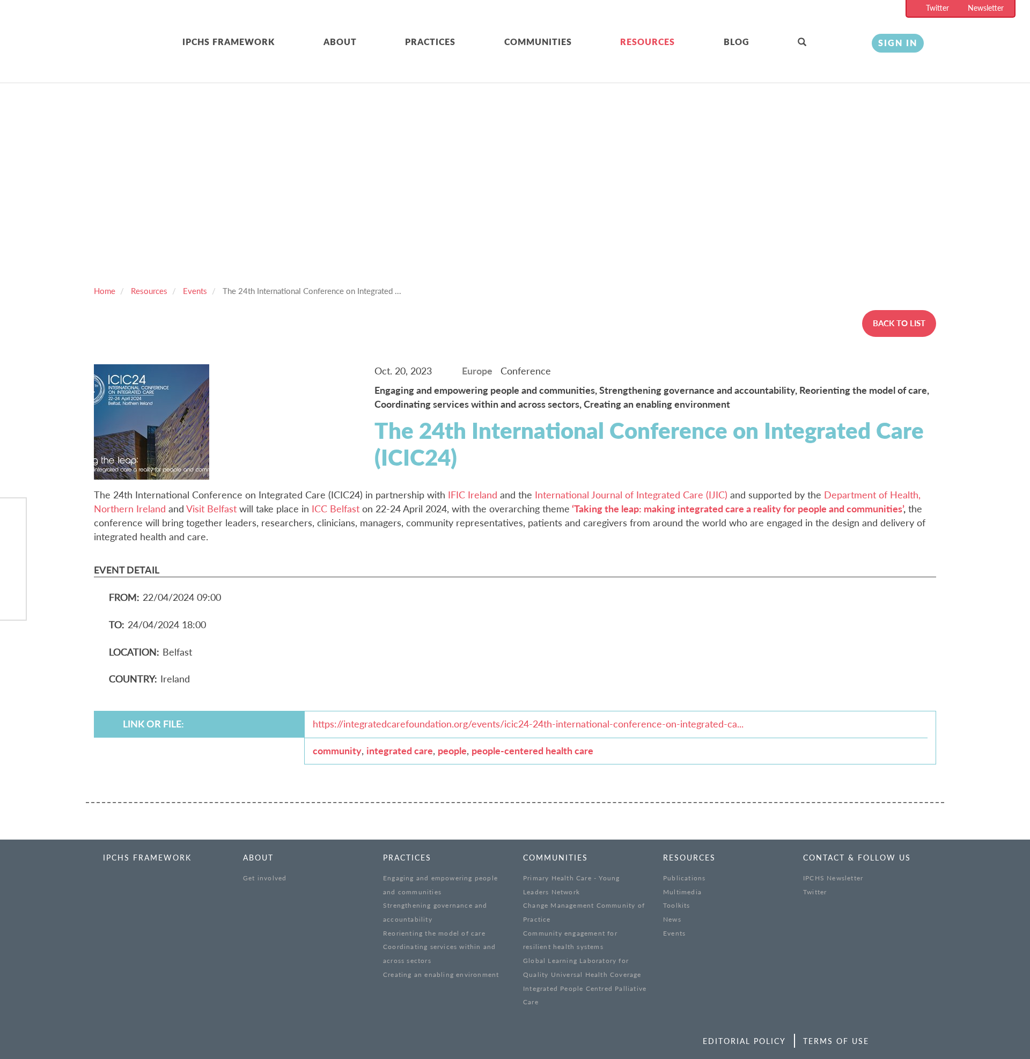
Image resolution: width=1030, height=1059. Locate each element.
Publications (684, 878)
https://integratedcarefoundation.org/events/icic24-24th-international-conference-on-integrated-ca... (528, 724)
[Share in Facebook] (12, 517)
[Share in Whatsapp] (12, 572)
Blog (736, 41)
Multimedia (682, 892)
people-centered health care (532, 750)
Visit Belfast (211, 508)
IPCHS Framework (228, 41)
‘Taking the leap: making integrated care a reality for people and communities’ (737, 508)
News (672, 919)
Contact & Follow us (857, 857)
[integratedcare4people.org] (112, 55)
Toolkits (676, 905)
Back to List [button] (899, 323)
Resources (647, 41)
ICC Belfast (335, 508)
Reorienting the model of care (434, 933)
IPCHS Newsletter (833, 878)
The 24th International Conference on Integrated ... (312, 291)
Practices (430, 41)
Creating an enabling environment (441, 974)
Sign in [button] (897, 43)
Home (104, 291)
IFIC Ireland (472, 495)
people (452, 750)
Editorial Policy (744, 1041)
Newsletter (986, 7)
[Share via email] (12, 600)
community (337, 750)
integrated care (399, 750)
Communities (538, 41)
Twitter (937, 7)
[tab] (252, 42)
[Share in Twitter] (12, 544)
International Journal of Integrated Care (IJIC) (631, 495)
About (340, 41)
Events (195, 291)
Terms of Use (836, 1041)
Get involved (264, 878)
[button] (827, 42)
